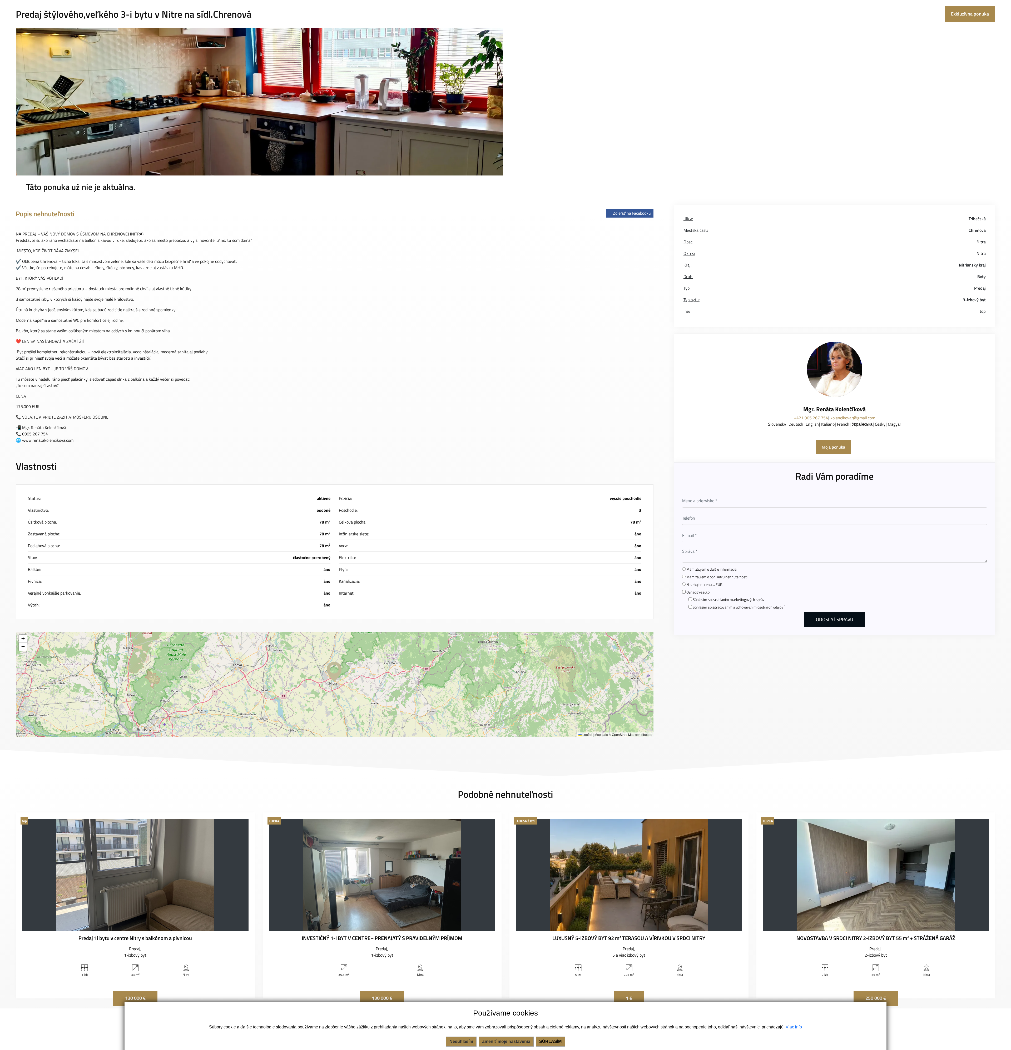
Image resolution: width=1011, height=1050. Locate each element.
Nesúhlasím (461, 1041)
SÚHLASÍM (550, 1041)
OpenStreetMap (623, 734)
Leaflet (587, 734)
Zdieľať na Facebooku (632, 213)
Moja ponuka (833, 447)
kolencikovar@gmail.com (852, 418)
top (983, 311)
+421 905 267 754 (811, 418)
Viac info (794, 1027)
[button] (334, 671)
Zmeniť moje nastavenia (506, 1041)
